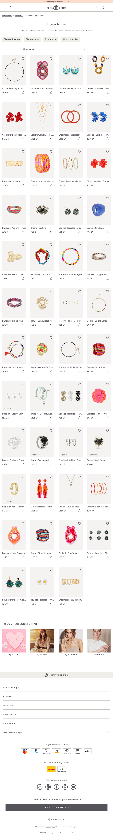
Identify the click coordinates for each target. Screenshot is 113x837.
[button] (96, 7)
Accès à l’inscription (56, 807)
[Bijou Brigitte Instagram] (48, 787)
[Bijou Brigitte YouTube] (73, 787)
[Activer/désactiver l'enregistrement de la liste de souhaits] (23, 58)
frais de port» (50, 827)
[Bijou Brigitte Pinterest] (65, 787)
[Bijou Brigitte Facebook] (56, 787)
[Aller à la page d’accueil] (56, 7)
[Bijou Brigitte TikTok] (40, 787)
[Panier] (109, 7)
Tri (84, 49)
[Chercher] (10, 7)
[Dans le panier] (23, 92)
